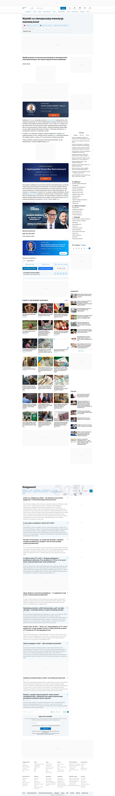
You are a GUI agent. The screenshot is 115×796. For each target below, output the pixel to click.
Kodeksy (47, 771)
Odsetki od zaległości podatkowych (79, 202)
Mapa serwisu (85, 779)
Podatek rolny (75, 235)
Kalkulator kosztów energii (77, 196)
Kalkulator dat (75, 205)
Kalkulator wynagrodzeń (77, 191)
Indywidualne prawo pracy (39, 750)
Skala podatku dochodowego (74, 771)
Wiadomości (37, 15)
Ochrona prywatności (32, 779)
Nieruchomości (75, 11)
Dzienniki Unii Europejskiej (51, 768)
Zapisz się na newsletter (63, 248)
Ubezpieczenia (37, 753)
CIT (59, 183)
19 (78, 250)
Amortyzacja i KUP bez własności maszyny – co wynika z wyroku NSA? (81, 175)
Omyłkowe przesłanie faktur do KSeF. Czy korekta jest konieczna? (81, 168)
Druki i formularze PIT (77, 213)
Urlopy (35, 754)
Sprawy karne (48, 751)
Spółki (59, 751)
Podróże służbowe (72, 768)
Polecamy (73, 393)
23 (89, 250)
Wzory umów (83, 768)
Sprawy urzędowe (49, 754)
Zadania (24, 767)
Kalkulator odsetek (61, 768)
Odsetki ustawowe (72, 770)
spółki (47, 125)
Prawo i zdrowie (49, 758)
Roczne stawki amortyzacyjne (78, 233)
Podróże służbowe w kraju (74, 764)
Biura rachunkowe (73, 748)
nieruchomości (51, 104)
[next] (68, 714)
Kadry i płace (24, 770)
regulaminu (46, 728)
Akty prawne (48, 762)
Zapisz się (54, 98)
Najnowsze (82, 137)
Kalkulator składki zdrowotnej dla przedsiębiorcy (79, 186)
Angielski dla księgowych (55, 494)
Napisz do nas (47, 248)
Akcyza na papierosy (76, 237)
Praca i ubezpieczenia (62, 753)
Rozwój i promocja (25, 768)
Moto (68, 11)
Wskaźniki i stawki (73, 762)
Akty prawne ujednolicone (51, 770)
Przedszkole (36, 764)
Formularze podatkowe (77, 217)
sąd (29, 176)
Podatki (31, 492)
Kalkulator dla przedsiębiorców (78, 189)
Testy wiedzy (36, 774)
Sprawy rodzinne (49, 750)
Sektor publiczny (46, 11)
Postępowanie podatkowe (77, 211)
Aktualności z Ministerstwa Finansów (41, 494)
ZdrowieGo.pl (83, 764)
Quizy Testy (74, 239)
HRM (35, 757)
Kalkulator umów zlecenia (77, 193)
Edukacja (82, 11)
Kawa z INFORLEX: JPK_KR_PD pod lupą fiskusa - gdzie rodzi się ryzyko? (81, 178)
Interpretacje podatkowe (77, 241)
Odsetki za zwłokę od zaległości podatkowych (79, 224)
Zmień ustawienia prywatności (45, 779)
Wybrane (87, 137)
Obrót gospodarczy (46, 492)
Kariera (62, 779)
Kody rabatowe (84, 767)
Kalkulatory (77, 184)
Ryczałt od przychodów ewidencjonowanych (77, 231)
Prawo (54, 11)
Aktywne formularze (80, 208)
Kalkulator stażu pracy (62, 770)
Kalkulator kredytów (76, 198)
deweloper (31, 104)
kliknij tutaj (52, 736)
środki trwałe (33, 177)
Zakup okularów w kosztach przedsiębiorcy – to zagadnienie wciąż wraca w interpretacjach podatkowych (81, 154)
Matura (35, 771)
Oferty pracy (83, 773)
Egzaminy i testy (37, 768)
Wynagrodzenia (37, 751)
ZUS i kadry (54, 492)
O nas (23, 779)
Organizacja (24, 764)
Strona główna (25, 15)
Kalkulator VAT (75, 200)
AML (70, 757)
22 (86, 250)
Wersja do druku (30, 248)
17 (73, 250)
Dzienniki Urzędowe (49, 767)
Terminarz (77, 247)
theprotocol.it (83, 771)
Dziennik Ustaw (49, 764)
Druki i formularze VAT (77, 215)
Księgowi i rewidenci (27, 494)
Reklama (78, 779)
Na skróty (83, 762)
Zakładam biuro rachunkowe (74, 750)
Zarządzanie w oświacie (38, 770)
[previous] (51, 714)
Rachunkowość (75, 209)
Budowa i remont (84, 754)
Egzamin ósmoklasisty (38, 773)
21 (84, 250)
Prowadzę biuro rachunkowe (74, 751)
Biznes (39, 11)
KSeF (88, 11)
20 (81, 250)
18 (76, 250)
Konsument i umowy (49, 753)
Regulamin (56, 779)
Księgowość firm (25, 748)
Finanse (82, 753)
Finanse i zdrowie (61, 757)
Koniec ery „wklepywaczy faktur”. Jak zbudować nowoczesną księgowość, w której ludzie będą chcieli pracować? (81, 140)
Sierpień (83, 247)
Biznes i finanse (60, 750)
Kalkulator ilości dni (76, 203)
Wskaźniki (77, 219)
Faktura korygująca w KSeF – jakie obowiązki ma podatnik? (79, 164)
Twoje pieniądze (61, 11)
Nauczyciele (36, 767)
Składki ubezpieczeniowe (74, 767)
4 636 (64, 714)
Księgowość (28, 11)
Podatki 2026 (74, 293)
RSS (67, 779)
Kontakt (72, 779)
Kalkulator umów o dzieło (77, 194)
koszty (54, 119)
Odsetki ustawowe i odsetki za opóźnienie (81, 221)
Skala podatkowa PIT (76, 226)
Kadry (34, 11)
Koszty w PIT (75, 228)
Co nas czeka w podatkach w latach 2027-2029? (81, 144)
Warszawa (53, 155)
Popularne (76, 137)
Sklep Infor (48, 757)
